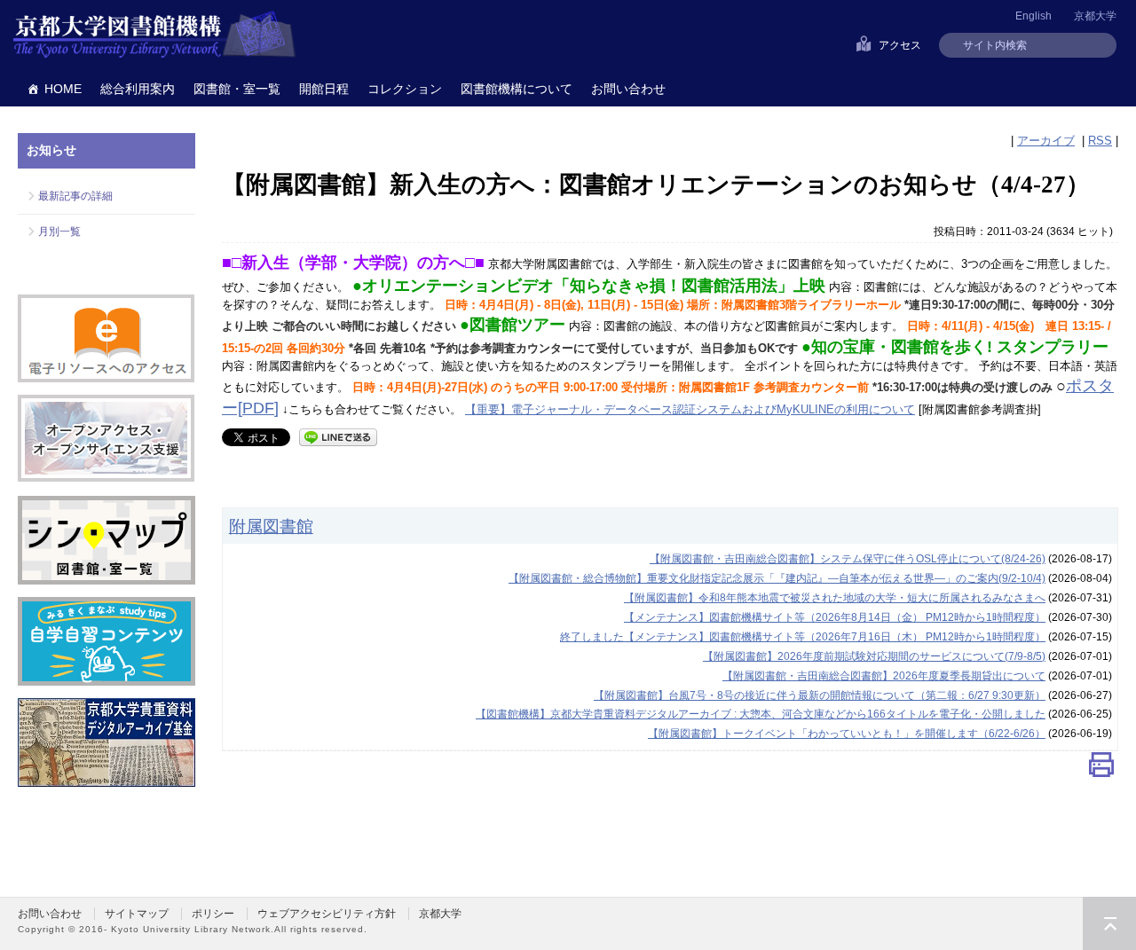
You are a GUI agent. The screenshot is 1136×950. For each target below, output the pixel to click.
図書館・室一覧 (236, 89)
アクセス (900, 45)
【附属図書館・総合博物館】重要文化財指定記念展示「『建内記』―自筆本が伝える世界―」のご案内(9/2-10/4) (777, 578)
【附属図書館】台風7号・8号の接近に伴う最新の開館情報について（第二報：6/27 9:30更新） (819, 695)
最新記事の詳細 (75, 196)
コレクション (404, 89)
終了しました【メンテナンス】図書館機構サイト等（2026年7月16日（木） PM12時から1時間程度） (802, 637)
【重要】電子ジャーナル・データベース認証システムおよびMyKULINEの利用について (690, 409)
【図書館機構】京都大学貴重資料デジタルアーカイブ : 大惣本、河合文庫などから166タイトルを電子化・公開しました (760, 714)
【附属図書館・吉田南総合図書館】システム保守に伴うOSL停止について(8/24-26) (847, 559)
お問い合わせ (628, 89)
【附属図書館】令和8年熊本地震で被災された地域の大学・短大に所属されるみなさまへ (834, 598)
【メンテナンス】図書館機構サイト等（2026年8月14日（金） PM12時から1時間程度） (834, 617)
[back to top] (1109, 923)
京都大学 (1095, 16)
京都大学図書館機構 (154, 35)
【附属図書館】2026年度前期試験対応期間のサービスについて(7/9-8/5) (874, 656)
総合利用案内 (137, 89)
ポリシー (213, 913)
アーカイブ (1046, 140)
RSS (1100, 140)
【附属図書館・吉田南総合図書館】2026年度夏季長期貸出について (883, 676)
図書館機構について (516, 89)
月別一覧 (59, 231)
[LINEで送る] (338, 436)
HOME (63, 89)
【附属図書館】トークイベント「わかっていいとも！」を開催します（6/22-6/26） (846, 733)
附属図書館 (271, 526)
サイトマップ (137, 913)
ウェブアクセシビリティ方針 (326, 913)
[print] (1101, 768)
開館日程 (324, 89)
